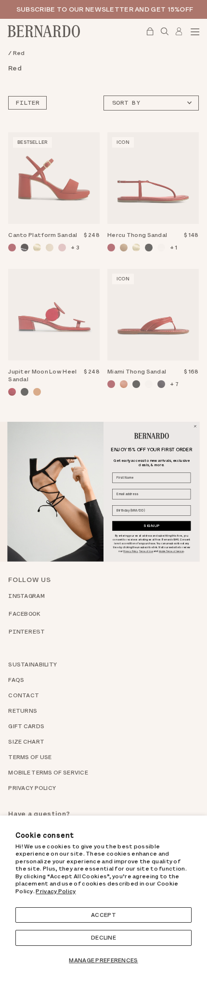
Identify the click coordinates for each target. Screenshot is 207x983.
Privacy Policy (56, 891)
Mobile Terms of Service (171, 551)
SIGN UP (151, 525)
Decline (103, 937)
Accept (103, 915)
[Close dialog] (195, 426)
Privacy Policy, (130, 551)
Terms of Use (146, 551)
